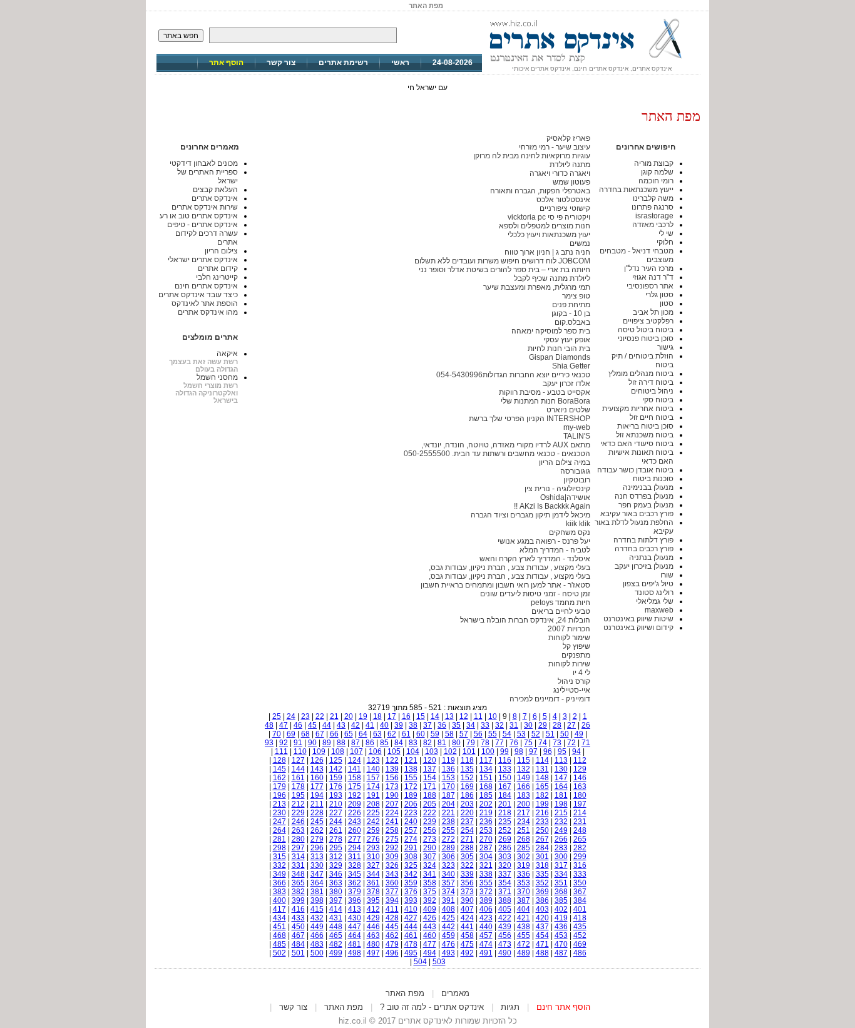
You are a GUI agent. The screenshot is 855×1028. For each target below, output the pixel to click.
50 (564, 734)
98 (519, 751)
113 (561, 760)
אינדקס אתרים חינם (206, 286)
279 (317, 839)
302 (523, 856)
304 (486, 856)
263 (298, 830)
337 (504, 874)
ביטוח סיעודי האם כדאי (636, 443)
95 (562, 751)
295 (335, 847)
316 (579, 865)
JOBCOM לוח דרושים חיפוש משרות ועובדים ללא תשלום (502, 261)
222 (429, 812)
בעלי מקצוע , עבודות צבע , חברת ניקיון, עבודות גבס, (509, 567)
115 (523, 760)
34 (470, 725)
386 (542, 900)
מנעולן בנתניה (651, 557)
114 (542, 760)
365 (298, 882)
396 (354, 900)
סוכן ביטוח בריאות (645, 426)
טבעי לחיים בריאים (560, 611)
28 (557, 725)
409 (429, 909)
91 (298, 742)
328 (354, 865)
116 (504, 760)
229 (298, 812)
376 (410, 891)
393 (410, 900)
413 (354, 909)
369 (542, 891)
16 (406, 716)
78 (485, 742)
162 (279, 777)
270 (486, 839)
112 (579, 760)
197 (579, 804)
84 (398, 742)
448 (335, 926)
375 (429, 891)
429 (373, 917)
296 (317, 847)
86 (370, 742)
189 (410, 795)
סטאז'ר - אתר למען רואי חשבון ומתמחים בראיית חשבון (505, 585)
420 (542, 917)
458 (467, 935)
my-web (576, 427)
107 (356, 751)
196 (279, 795)
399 (298, 900)
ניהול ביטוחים (652, 391)
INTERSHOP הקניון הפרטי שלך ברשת (529, 418)
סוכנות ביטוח (653, 478)
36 (442, 725)
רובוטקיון (576, 480)
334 (561, 874)
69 (291, 734)
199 (542, 804)
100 (487, 751)
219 (486, 812)
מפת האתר (405, 993)
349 (279, 874)
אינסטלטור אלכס (563, 199)
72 (571, 742)
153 (448, 777)
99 (504, 751)
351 (561, 882)
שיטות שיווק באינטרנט (638, 618)
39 (398, 725)
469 (579, 944)
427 (410, 917)
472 (523, 944)
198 (561, 804)
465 (335, 935)
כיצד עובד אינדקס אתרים (198, 294)
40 (384, 725)
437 (542, 926)
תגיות (510, 1007)
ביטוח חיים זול (651, 417)
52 (535, 734)
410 (410, 909)
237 (467, 821)
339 (467, 874)
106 (375, 751)
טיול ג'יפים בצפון (648, 583)
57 (463, 734)
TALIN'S (576, 436)
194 (317, 795)
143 (317, 769)
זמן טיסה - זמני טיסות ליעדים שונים (535, 593)
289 (448, 847)
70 (276, 734)
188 (429, 795)
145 (279, 769)
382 (298, 891)
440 (486, 926)
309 (392, 856)
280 (298, 839)
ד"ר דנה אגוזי (652, 277)
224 (392, 812)
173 (392, 786)
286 (504, 847)
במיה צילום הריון (564, 462)
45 (312, 725)
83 (413, 742)
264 (279, 830)
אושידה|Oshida (565, 497)
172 (410, 786)
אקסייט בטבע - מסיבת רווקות (544, 392)
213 (279, 804)
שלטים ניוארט (568, 409)
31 (513, 725)
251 (523, 830)
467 (298, 935)
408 (448, 909)
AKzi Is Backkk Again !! (552, 506)
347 (317, 874)
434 (279, 917)
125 (335, 760)
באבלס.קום (572, 322)
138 (410, 769)
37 (427, 725)
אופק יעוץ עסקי (566, 339)
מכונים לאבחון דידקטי (204, 163)
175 (354, 786)
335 (542, 874)
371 (504, 891)
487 (561, 953)
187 (448, 795)
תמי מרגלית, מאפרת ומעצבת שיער (536, 287)
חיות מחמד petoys (560, 602)
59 (435, 734)
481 (354, 944)
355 (486, 882)
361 (373, 882)
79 (470, 742)
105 (394, 751)
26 (585, 725)
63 (377, 734)
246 (298, 821)
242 (373, 821)
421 (523, 917)
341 (429, 874)
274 (410, 839)
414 (335, 909)
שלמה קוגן (657, 172)
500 (317, 953)
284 (542, 847)
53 (521, 734)
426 (429, 917)
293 (373, 847)
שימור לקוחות (569, 637)
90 (312, 742)
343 (392, 874)
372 (486, 891)
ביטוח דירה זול (650, 382)
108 (337, 751)
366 (279, 882)
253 (486, 830)
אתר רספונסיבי (650, 286)
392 (429, 900)
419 (561, 917)
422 (504, 917)
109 (318, 751)
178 (298, 786)
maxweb (659, 610)
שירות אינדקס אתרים (205, 207)
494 (429, 953)
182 (542, 795)
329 (335, 865)
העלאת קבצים (215, 189)
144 (298, 769)
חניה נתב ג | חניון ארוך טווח (547, 252)
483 (317, 944)
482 (335, 944)
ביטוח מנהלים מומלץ (640, 373)
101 (469, 751)
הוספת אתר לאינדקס (205, 303)
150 (504, 777)
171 (429, 786)
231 (579, 821)
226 (354, 812)
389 (486, 900)
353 (523, 882)
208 (373, 804)
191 (373, 795)
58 (449, 734)
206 (410, 804)
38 (413, 725)
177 (317, 786)
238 (448, 821)
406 (486, 909)
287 (486, 847)
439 (504, 926)
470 (561, 944)
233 (542, 821)
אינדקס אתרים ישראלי (203, 259)
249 (561, 830)
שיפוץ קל (576, 646)
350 (579, 882)
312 (335, 856)
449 (317, 926)
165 (542, 786)
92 (283, 742)
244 (335, 821)
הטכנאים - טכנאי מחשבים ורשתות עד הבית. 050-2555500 (497, 453)
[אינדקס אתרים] (591, 62)
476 (448, 944)
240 (410, 821)
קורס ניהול (574, 681)
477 (429, 944)
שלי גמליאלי (654, 601)
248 (579, 830)
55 (492, 734)
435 (579, 926)
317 (561, 865)
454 (542, 935)
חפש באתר (180, 35)
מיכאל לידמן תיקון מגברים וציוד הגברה (530, 515)
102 (450, 751)
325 (410, 865)
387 (523, 900)
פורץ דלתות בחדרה (643, 540)
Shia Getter (571, 366)
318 (542, 865)
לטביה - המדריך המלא (555, 550)
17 (391, 716)
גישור (665, 347)
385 (561, 900)
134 (486, 769)
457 (486, 935)
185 (486, 795)
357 (448, 882)
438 (523, 926)
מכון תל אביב (653, 312)
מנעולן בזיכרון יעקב (644, 566)
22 (319, 716)
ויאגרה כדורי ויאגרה (560, 173)
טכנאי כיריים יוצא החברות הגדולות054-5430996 (513, 374)
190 (392, 795)
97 (533, 751)
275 (392, 839)
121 (410, 760)
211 (317, 804)
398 (317, 900)
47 (283, 725)
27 (571, 725)
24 (291, 716)
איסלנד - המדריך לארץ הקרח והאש (534, 558)
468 (279, 935)
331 (298, 865)
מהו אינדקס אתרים (208, 312)
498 (354, 953)
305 (467, 856)
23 (305, 716)
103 (431, 751)
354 (504, 882)
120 (429, 760)
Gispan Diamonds (559, 357)
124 (354, 760)
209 (354, 804)
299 (579, 856)
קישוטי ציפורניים (565, 208)
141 (354, 769)
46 (298, 725)
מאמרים (455, 993)
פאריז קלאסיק (568, 138)
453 (561, 935)
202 (486, 804)
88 (341, 742)
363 (335, 882)
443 (429, 926)
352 (542, 882)
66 (334, 734)
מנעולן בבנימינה (648, 487)
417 (279, 909)
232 (561, 821)
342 (410, 874)
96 (547, 751)
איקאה (227, 353)
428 (392, 917)
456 (504, 935)
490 (504, 953)
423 (486, 917)
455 (523, 935)
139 (392, 769)
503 (439, 961)
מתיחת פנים (571, 304)
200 (523, 804)
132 (523, 769)
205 (429, 804)
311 (354, 856)
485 (279, 944)
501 (298, 953)
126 (317, 760)
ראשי (400, 62)
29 (542, 725)
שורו (666, 575)
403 (542, 909)
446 (373, 926)
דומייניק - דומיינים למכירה (549, 699)
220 (467, 812)
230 (279, 812)
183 (523, 795)
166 (523, 786)
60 (420, 734)
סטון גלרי (659, 294)
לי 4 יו (581, 672)
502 (279, 953)
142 (335, 769)
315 (279, 856)
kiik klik (578, 523)
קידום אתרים (218, 268)
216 (542, 812)
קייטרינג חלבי (217, 277)
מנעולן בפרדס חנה (644, 496)
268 (523, 839)
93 (269, 742)
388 (504, 900)
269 (504, 839)
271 (467, 839)
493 (448, 953)
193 (335, 795)
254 (467, 830)
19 (363, 716)
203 (467, 804)
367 (579, 891)
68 (305, 734)
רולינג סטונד (654, 592)
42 (355, 725)
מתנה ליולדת (570, 164)
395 (373, 900)
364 (317, 882)
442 (448, 926)
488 (542, 953)
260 (354, 830)
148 (542, 777)
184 (504, 795)
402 (561, 909)
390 (467, 900)
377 (392, 891)
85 (384, 742)
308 (410, 856)
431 (335, 917)
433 (298, 917)
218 (504, 812)
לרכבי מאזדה (652, 224)
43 (341, 725)
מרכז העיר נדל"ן (648, 268)
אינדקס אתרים (215, 198)
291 (410, 847)
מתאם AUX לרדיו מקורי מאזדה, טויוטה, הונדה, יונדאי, (505, 444)
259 (373, 830)
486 (579, 953)
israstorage (654, 215)
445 (392, 926)
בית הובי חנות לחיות (559, 348)
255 (448, 830)
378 (373, 891)
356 (467, 882)
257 (410, 830)
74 (542, 742)
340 (448, 874)
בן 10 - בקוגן (570, 313)
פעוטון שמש (571, 182)
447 (354, 926)
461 (410, 935)
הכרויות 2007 (569, 628)
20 (348, 716)
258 (392, 830)
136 (448, 769)
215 (561, 812)
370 (523, 891)
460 (429, 935)
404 (523, 909)
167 (504, 786)
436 (561, 926)
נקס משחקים (569, 532)
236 (486, 821)
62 (391, 734)
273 (429, 839)
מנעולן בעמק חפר (645, 505)
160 (317, 777)
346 (335, 874)
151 (486, 777)
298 (279, 847)
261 (335, 830)
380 (335, 891)
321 (486, 865)
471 (542, 944)
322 (467, 865)
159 (335, 777)
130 (561, 769)
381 (317, 891)
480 (373, 944)
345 (354, 874)
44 (326, 725)
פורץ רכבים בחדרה (644, 548)
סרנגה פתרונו (652, 207)
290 (429, 847)
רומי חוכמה (655, 180)
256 (429, 830)
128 (279, 760)
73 (557, 742)
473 (504, 944)
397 (335, 900)
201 (504, 804)
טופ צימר (576, 296)
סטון (666, 303)
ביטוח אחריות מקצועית (637, 408)
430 (354, 917)
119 (448, 760)
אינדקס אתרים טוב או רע (199, 215)
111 (281, 751)
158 (354, 777)
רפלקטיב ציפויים (648, 321)
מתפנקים (575, 655)
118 (467, 760)
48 (269, 725)
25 (276, 716)
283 (561, 847)
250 (542, 830)
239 (429, 821)
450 (298, 926)
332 (279, 865)
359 (410, 882)
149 (523, 777)
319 (523, 865)
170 (448, 786)
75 (528, 742)
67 (319, 734)
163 (579, 786)
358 (429, 882)
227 (335, 812)
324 (429, 865)
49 (579, 734)
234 (523, 821)
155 (410, 777)
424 (467, 917)
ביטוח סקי (657, 399)
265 (579, 839)
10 (492, 716)
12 (463, 716)
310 (373, 856)
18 (377, 716)
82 (427, 742)
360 (392, 882)
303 (504, 856)
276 (373, 839)
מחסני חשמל (217, 377)
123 (373, 760)
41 (370, 725)
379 (354, 891)
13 (449, 716)
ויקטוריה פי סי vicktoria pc (549, 217)
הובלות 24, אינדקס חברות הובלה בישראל (525, 620)
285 (523, 847)
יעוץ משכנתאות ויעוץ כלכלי (549, 234)
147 (561, 777)
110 (300, 751)
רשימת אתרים (343, 62)
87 (355, 742)
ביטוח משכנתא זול (644, 434)
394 (392, 900)
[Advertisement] (427, 982)
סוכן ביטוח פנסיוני (645, 338)
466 (317, 935)
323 (448, 865)
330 (317, 865)
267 (542, 839)
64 (363, 734)
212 (298, 804)
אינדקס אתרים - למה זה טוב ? (432, 1007)
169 (467, 786)
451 (279, 926)
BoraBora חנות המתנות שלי (545, 401)
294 (354, 847)
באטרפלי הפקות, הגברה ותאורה (540, 190)
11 (478, 716)
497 (373, 953)
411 (392, 909)
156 (392, 777)
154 (429, 777)
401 (579, 909)
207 (392, 804)
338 (486, 874)
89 (326, 742)
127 (298, 760)
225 (373, 812)
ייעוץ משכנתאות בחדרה (636, 189)
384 (579, 900)
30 (528, 725)
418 (579, 917)
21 (334, 716)
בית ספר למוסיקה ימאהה (550, 331)
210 (335, 804)
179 (279, 786)
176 (335, 786)
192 (354, 795)
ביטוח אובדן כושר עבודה (635, 470)
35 (456, 725)
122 (392, 760)
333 (579, 874)
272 (448, 839)
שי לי (665, 233)
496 (392, 953)
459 (448, 935)
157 (373, 777)
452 (579, 935)
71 (585, 742)
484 (298, 944)
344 (373, 874)
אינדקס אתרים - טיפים (202, 224)
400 (279, 900)
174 (373, 786)
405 (504, 909)
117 (486, 760)
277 (354, 839)
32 (499, 725)
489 (523, 953)
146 (579, 777)
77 (499, 742)
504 (420, 961)
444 (410, 926)
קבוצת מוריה (653, 163)
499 (335, 953)
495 (410, 953)
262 (317, 830)
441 (467, 926)
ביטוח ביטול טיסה (645, 329)
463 (373, 935)
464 (354, 935)
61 (406, 734)
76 (513, 742)
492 (467, 953)
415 (317, 909)
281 (279, 839)
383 (279, 891)
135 (467, 769)
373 (467, 891)
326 (392, 865)
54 (507, 734)
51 (550, 734)
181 (561, 795)
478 (410, 944)
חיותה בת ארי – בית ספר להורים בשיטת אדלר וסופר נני (504, 269)
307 (429, 856)
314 (298, 856)
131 (542, 769)
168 (486, 786)
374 (448, 891)
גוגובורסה (575, 471)
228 (317, 812)
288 (467, 847)
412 (373, 909)
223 (410, 812)
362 (354, 882)
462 (392, 935)
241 (392, 821)
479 (392, 944)
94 (576, 751)
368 (561, 891)
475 (467, 944)
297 (298, 847)
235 (504, 821)
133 (504, 769)
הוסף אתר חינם (563, 1007)
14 (435, 716)
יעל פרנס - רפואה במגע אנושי (544, 541)
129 (579, 769)
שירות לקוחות (569, 663)
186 (467, 795)
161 (298, 777)
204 (448, 804)
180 (579, 795)
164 (561, 786)
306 (448, 856)
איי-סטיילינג (571, 690)
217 (523, 812)
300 (561, 856)
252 (504, 830)
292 (392, 847)
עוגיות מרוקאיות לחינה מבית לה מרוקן (531, 155)
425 (448, 917)
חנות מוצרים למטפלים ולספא (544, 225)
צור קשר (281, 62)
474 (486, 944)
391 (448, 900)
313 (317, 856)
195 (298, 795)
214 (579, 812)
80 (456, 742)
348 (298, 874)
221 (448, 812)
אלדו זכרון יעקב (566, 383)
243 (354, 821)
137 (429, 769)
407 (467, 909)
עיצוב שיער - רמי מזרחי (554, 147)
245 (317, 821)
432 (317, 917)
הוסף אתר (226, 62)
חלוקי (665, 242)
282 (579, 847)
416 (298, 909)
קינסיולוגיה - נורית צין (557, 488)
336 (523, 874)
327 (373, 865)
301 (542, 856)
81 (442, 742)
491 (486, 953)
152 (467, 777)
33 (485, 725)
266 (561, 839)
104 (412, 751)
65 (348, 734)
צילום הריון (221, 251)
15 (420, 716)
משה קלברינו (653, 198)
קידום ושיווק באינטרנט (638, 627)
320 (504, 865)
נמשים (580, 243)
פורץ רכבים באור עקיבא (636, 513)
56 (478, 734)
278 (335, 839)
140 (373, 769)
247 (279, 821)
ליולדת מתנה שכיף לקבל (552, 278)
